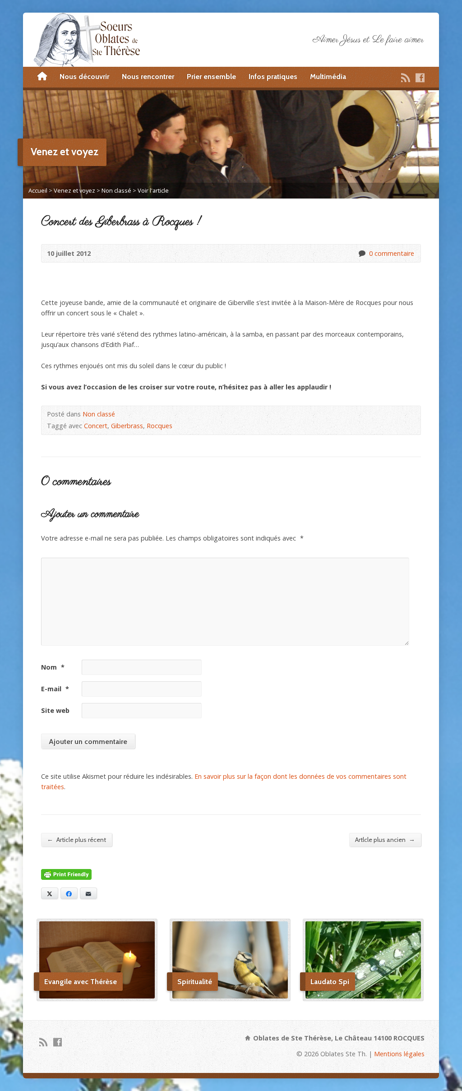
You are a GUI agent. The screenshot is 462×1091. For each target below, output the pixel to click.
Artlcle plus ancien (385, 839)
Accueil (37, 190)
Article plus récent (76, 839)
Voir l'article (153, 190)
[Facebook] (420, 77)
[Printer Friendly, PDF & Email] (66, 874)
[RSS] (405, 77)
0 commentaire (361, 253)
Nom (53, 667)
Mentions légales (399, 1053)
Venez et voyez (74, 190)
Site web (55, 710)
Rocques (159, 425)
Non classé (116, 190)
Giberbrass (127, 425)
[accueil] (42, 76)
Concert (95, 425)
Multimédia (328, 76)
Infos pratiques (273, 76)
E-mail (55, 688)
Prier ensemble (211, 76)
